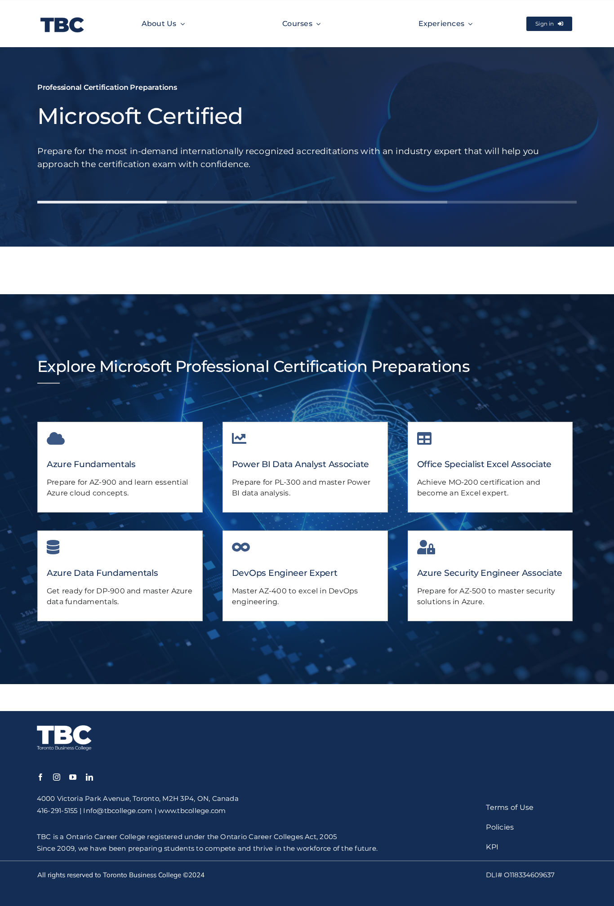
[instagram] (56, 777)
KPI (492, 847)
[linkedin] (89, 777)
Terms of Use (510, 807)
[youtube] (72, 777)
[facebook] (40, 777)
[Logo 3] (62, 16)
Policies (500, 827)
